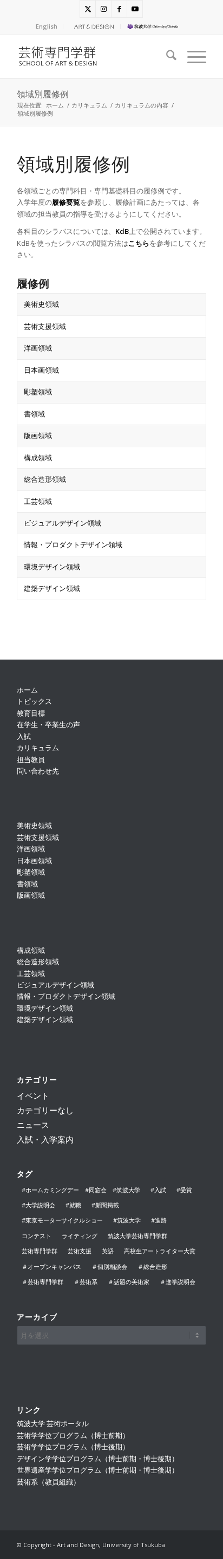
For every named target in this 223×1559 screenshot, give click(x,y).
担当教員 (31, 759)
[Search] (165, 56)
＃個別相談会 (109, 1266)
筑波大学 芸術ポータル (53, 1423)
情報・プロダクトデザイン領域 (73, 544)
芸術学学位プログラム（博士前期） (73, 1435)
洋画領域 (38, 348)
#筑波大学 (127, 1220)
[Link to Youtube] (134, 9)
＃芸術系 (85, 1282)
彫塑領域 (38, 392)
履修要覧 (66, 202)
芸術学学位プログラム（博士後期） (73, 1447)
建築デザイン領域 (52, 588)
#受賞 (184, 1190)
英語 (108, 1251)
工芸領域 (38, 501)
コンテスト (36, 1236)
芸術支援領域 (45, 326)
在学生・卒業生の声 (48, 724)
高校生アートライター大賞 (159, 1251)
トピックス (34, 701)
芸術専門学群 (39, 1251)
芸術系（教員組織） (48, 1482)
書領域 (34, 414)
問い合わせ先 (38, 771)
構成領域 (38, 457)
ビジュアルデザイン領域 (62, 523)
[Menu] (191, 56)
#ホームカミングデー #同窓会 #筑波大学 (81, 1190)
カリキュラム (38, 747)
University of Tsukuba (160, 26)
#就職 (73, 1205)
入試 (24, 736)
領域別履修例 (43, 94)
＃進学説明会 (177, 1282)
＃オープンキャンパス (51, 1266)
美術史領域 (41, 304)
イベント (33, 1095)
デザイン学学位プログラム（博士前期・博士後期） (98, 1458)
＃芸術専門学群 (42, 1282)
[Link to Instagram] (103, 9)
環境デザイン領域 (52, 567)
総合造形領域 (45, 479)
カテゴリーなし (45, 1110)
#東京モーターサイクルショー (62, 1220)
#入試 (158, 1190)
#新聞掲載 (105, 1205)
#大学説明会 (38, 1205)
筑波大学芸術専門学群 (137, 1236)
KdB (122, 231)
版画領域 (38, 435)
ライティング (79, 1236)
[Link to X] (87, 9)
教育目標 (31, 713)
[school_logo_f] (92, 56)
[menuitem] (46, 26)
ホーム (27, 690)
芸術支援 (79, 1251)
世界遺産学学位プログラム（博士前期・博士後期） (98, 1470)
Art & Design (92, 26)
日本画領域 (41, 370)
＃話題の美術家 (128, 1282)
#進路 (159, 1220)
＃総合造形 (152, 1266)
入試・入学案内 (45, 1139)
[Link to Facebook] (119, 9)
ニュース (33, 1124)
